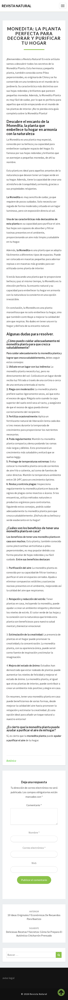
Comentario (34, 805)
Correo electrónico (34, 847)
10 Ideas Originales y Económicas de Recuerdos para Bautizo (34, 915)
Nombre (34, 832)
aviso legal (8, 978)
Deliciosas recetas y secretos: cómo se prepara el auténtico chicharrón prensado (34, 932)
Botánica (11, 760)
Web (34, 863)
